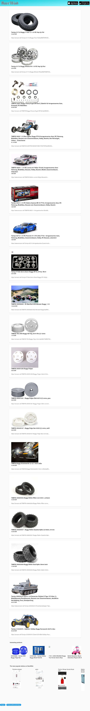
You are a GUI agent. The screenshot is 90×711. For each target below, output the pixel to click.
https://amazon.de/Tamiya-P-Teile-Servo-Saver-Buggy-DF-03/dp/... (29, 277)
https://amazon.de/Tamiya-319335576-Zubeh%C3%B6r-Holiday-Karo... (31, 634)
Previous (11, 683)
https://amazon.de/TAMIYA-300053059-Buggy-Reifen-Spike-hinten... (30, 570)
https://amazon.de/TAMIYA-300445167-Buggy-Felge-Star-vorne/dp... (30, 434)
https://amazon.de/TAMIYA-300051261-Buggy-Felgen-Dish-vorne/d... (30, 404)
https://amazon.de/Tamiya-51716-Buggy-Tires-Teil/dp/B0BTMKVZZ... (30, 38)
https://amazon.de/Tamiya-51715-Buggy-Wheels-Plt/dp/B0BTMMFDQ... (31, 72)
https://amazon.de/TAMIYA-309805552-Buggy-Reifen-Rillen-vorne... (30, 503)
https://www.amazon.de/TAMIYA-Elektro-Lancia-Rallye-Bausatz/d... (29, 177)
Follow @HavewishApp (13, 705)
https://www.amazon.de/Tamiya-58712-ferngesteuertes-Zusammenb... (30, 243)
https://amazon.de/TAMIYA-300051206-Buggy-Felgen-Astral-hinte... (30, 374)
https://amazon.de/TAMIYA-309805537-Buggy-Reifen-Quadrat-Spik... (30, 535)
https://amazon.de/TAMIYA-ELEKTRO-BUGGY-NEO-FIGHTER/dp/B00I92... (32, 146)
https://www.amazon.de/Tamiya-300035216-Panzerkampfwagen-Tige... (31, 606)
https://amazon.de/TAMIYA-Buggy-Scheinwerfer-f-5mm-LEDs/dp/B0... (30, 469)
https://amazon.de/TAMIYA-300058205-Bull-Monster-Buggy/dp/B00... (30, 309)
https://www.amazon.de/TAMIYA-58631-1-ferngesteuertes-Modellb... (30, 210)
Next (86, 683)
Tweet (2, 705)
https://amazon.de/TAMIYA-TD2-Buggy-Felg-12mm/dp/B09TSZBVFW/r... (31, 339)
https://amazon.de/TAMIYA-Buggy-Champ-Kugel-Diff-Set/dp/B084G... (30, 111)
